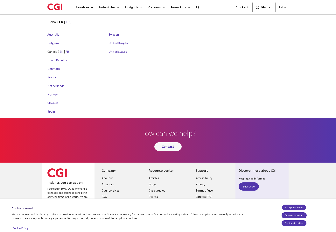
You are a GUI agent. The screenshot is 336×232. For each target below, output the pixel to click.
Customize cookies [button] (294, 215)
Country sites (110, 190)
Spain (51, 111)
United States (118, 51)
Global (266, 7)
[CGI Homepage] (54, 7)
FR (68, 22)
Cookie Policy (20, 228)
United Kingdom (119, 43)
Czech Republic (57, 60)
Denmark (53, 69)
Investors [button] (179, 7)
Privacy (200, 184)
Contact (242, 7)
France (51, 77)
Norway (52, 94)
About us (107, 178)
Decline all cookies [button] (294, 223)
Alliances (108, 184)
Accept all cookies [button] (294, 207)
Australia (53, 34)
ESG (104, 197)
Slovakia (53, 103)
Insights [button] (132, 7)
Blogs (153, 184)
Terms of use (204, 190)
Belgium (53, 43)
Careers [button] (154, 7)
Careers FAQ (204, 197)
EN (280, 7)
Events (153, 197)
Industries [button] (107, 7)
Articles (154, 178)
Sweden (114, 34)
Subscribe (249, 186)
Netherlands (55, 86)
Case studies (157, 190)
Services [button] (83, 7)
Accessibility (204, 178)
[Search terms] (198, 8)
